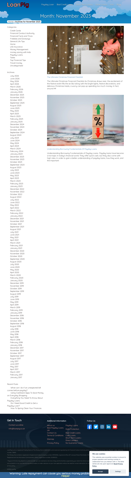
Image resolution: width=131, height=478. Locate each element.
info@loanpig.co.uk (17, 428)
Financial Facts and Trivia (21, 36)
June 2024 (14, 140)
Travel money (16, 63)
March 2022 (15, 210)
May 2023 (14, 175)
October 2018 (16, 321)
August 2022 (15, 197)
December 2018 (17, 315)
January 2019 (16, 313)
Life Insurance (16, 47)
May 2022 (14, 205)
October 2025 (16, 100)
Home (10, 21)
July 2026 (14, 76)
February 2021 (16, 245)
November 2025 (17, 97)
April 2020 (14, 272)
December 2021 (17, 218)
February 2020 (16, 278)
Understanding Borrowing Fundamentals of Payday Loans (72, 149)
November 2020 (17, 253)
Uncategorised (16, 65)
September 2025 (17, 103)
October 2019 (16, 288)
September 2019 (17, 291)
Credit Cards (15, 30)
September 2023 (17, 164)
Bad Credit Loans (65, 4)
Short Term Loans (84, 4)
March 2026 (15, 86)
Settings (118, 471)
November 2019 (17, 286)
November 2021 (17, 221)
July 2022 (14, 199)
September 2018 (17, 323)
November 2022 (17, 191)
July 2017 (14, 361)
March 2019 (15, 307)
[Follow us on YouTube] (115, 426)
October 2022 (16, 194)
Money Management (19, 49)
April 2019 (14, 304)
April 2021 (14, 240)
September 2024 (17, 132)
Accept (100, 471)
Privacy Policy (53, 443)
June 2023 (14, 173)
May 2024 (14, 143)
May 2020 (14, 269)
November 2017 (17, 350)
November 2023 (17, 159)
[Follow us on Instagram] (102, 426)
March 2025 (15, 116)
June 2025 (14, 108)
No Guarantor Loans (74, 443)
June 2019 (14, 299)
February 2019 (16, 310)
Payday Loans (16, 55)
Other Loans (101, 4)
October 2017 (16, 353)
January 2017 (16, 377)
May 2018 (14, 334)
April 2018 (14, 337)
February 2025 (16, 119)
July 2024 (14, 138)
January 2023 (16, 186)
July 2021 (14, 232)
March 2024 (15, 148)
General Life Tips (17, 41)
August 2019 (15, 294)
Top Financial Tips (18, 60)
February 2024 (16, 151)
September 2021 (17, 226)
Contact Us (51, 433)
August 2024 (15, 135)
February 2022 (16, 213)
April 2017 (14, 369)
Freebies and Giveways (20, 38)
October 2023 (16, 162)
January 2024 (16, 154)
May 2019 (14, 302)
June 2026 (14, 78)
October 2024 (16, 130)
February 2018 (16, 342)
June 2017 (14, 364)
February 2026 (16, 89)
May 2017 (14, 366)
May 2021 (14, 237)
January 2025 (16, 121)
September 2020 (17, 259)
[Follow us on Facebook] (89, 426)
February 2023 (16, 183)
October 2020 (16, 256)
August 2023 (15, 167)
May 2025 (14, 111)
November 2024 (17, 127)
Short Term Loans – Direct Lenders (74, 439)
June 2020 (15, 267)
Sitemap (50, 439)
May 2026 (14, 81)
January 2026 (16, 92)
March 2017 (15, 372)
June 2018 (14, 331)
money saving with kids (20, 52)
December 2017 (17, 348)
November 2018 (17, 318)
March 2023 (15, 181)
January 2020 (16, 280)
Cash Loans (70, 435)
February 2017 (16, 374)
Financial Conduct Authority (22, 33)
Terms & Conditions (55, 435)
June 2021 (14, 234)
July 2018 (14, 329)
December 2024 (17, 124)
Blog (119, 4)
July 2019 (14, 296)
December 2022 (17, 189)
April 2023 (14, 178)
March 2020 (15, 275)
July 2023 (14, 170)
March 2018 (15, 339)
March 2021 (15, 243)
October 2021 (16, 224)
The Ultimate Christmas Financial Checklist (65, 77)
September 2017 (17, 356)
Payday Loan (47, 4)
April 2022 (14, 208)
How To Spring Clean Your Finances (26, 408)
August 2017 (15, 358)
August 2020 (15, 261)
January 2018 (16, 345)
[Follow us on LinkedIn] (108, 426)
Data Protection (72, 429)
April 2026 (14, 84)
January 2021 (16, 248)
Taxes (12, 57)
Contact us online (16, 425)
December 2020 (17, 251)
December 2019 (17, 283)
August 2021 (15, 229)
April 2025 (14, 113)
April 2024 (14, 146)
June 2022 (15, 202)
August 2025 (15, 105)
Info (112, 4)
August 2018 (15, 326)
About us (51, 425)
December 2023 (17, 156)
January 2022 (16, 216)
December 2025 (17, 95)
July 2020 (14, 264)
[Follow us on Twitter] (96, 426)
